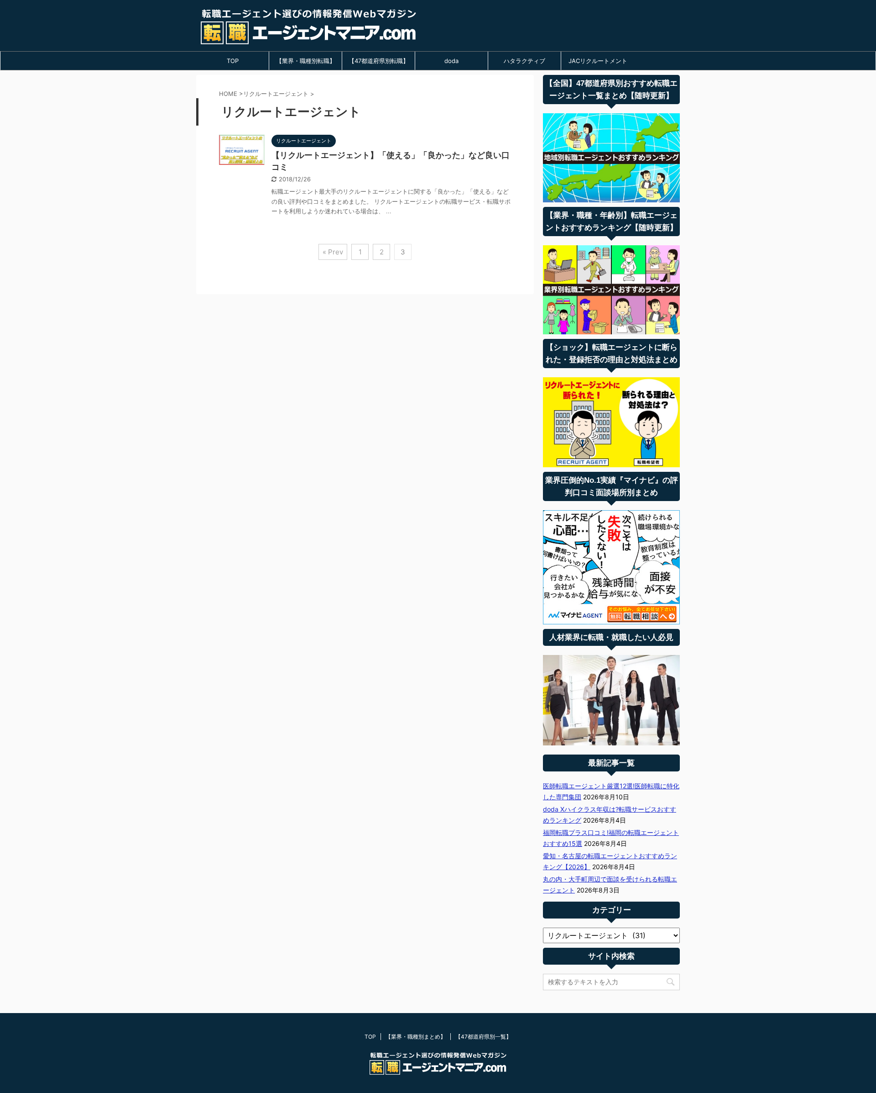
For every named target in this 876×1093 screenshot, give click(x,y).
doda (451, 60)
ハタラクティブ (524, 60)
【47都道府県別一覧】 (483, 1036)
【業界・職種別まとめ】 (416, 1036)
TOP (233, 60)
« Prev (333, 252)
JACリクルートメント (597, 60)
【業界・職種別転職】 (305, 60)
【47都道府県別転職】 (379, 60)
